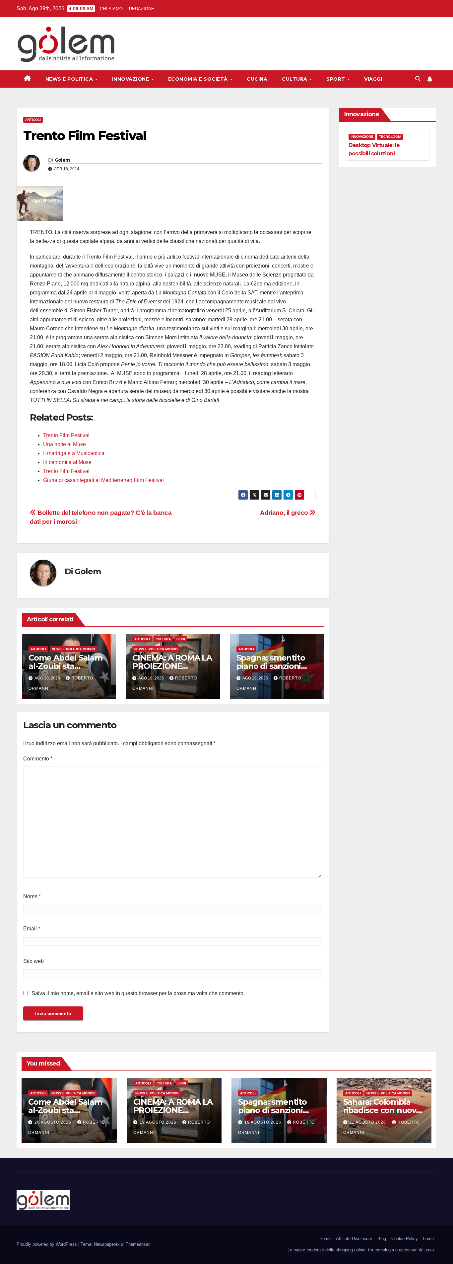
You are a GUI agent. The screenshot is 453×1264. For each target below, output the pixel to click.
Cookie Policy (404, 1238)
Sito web (33, 961)
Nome (32, 896)
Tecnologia (390, 136)
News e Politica (70, 79)
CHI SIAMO (111, 8)
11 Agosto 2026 (368, 1122)
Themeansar (137, 1244)
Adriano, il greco (284, 512)
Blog (381, 1238)
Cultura (295, 79)
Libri (180, 639)
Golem (62, 160)
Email (31, 928)
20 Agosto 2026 (53, 1122)
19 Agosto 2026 (159, 1122)
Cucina (257, 79)
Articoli (33, 119)
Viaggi (373, 79)
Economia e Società (198, 79)
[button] (418, 79)
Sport (336, 79)
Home (325, 1238)
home (428, 1238)
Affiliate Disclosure (354, 1238)
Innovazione (131, 79)
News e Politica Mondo (73, 649)
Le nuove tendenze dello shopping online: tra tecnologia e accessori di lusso (361, 1249)
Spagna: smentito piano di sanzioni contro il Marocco (270, 666)
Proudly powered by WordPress (47, 1244)
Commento (37, 758)
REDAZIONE (141, 8)
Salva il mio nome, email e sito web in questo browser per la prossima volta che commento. (138, 993)
